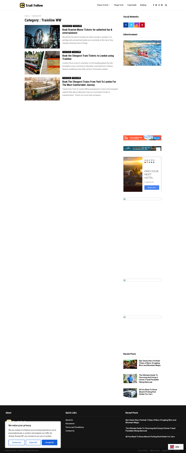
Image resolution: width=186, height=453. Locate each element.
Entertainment (67, 26)
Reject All (33, 442)
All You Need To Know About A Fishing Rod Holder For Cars (148, 392)
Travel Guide (131, 5)
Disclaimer (70, 424)
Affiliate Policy (155, 450)
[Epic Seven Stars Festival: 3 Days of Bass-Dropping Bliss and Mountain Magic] (130, 364)
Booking (143, 5)
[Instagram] (159, 5)
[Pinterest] (162, 5)
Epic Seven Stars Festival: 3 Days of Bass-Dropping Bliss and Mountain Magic (150, 363)
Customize (16, 442)
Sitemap (177, 450)
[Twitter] (156, 5)
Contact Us (70, 431)
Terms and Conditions (75, 427)
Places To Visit (102, 5)
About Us (69, 420)
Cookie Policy (166, 450)
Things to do (118, 5)
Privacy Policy (143, 450)
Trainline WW (77, 26)
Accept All (49, 442)
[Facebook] (154, 5)
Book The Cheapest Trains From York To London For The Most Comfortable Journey (89, 83)
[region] (33, 434)
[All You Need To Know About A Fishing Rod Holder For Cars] (130, 393)
